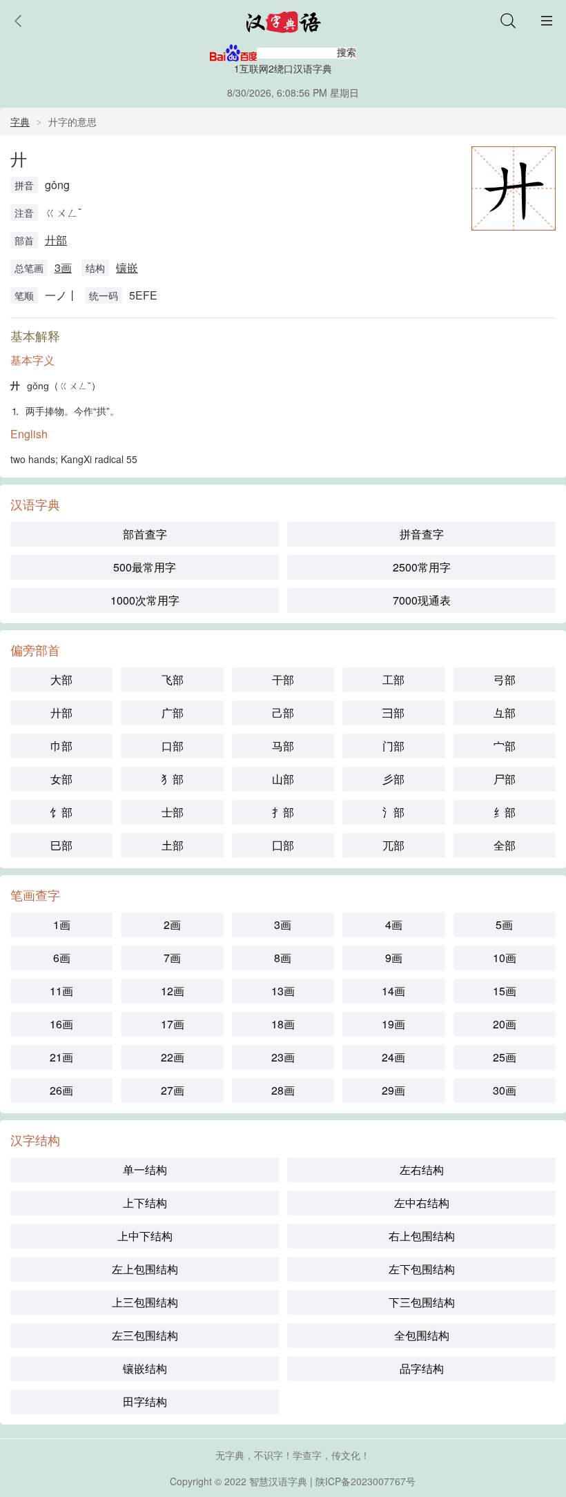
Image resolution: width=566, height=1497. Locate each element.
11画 (61, 991)
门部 (393, 746)
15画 (504, 991)
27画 (172, 1090)
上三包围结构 (145, 1302)
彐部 (393, 713)
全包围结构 (421, 1335)
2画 (172, 924)
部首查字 (145, 534)
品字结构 (422, 1368)
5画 (504, 924)
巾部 (61, 746)
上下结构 (145, 1203)
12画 (172, 991)
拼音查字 (422, 534)
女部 (61, 779)
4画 (393, 924)
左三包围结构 (145, 1335)
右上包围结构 (422, 1236)
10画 (504, 958)
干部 (283, 679)
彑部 (505, 713)
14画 (393, 991)
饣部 (61, 812)
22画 (172, 1057)
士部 (173, 812)
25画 (504, 1057)
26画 (61, 1090)
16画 (61, 1024)
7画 (172, 958)
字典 (20, 121)
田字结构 (145, 1401)
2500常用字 (422, 567)
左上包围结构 (145, 1269)
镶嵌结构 (145, 1368)
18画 (283, 1024)
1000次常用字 (144, 600)
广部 (173, 713)
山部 (283, 779)
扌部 (283, 812)
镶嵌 (127, 267)
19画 (393, 1024)
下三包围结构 (422, 1302)
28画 (283, 1090)
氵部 (393, 812)
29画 (393, 1090)
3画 (63, 267)
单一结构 (145, 1169)
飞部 (173, 679)
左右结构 (422, 1169)
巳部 (61, 845)
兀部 (393, 845)
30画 (504, 1090)
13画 (283, 991)
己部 (283, 713)
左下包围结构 (422, 1269)
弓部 (505, 679)
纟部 (505, 812)
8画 (282, 958)
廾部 (56, 240)
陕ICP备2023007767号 (365, 1481)
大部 (61, 679)
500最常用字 (144, 567)
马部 (283, 746)
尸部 (505, 779)
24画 (393, 1057)
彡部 (393, 779)
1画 (61, 924)
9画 (393, 958)
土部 (173, 845)
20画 (504, 1024)
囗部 (283, 845)
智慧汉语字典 (278, 1481)
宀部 (505, 746)
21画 (61, 1057)
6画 (61, 958)
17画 (172, 1024)
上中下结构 (145, 1236)
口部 (173, 746)
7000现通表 (422, 600)
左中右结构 (421, 1203)
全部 (505, 845)
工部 (393, 679)
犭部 (173, 779)
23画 (283, 1057)
